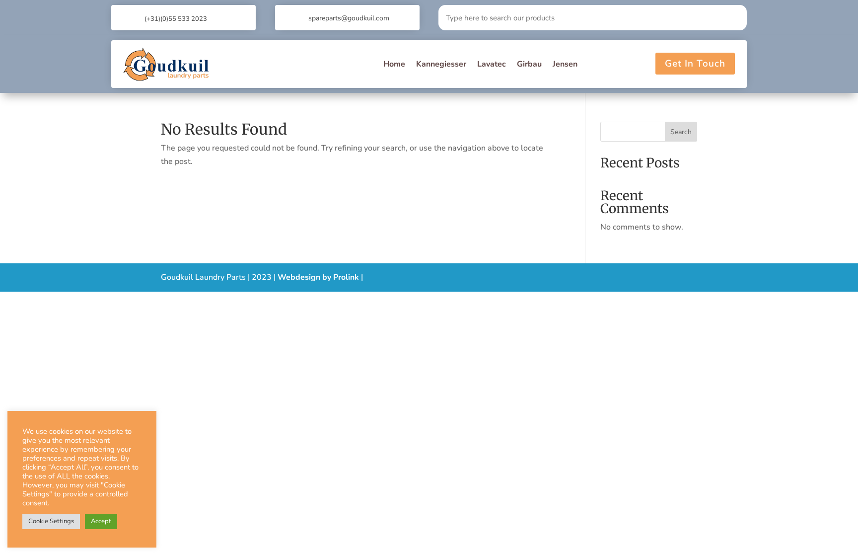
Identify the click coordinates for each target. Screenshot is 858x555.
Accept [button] (101, 521)
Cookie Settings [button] (51, 521)
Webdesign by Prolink (318, 277)
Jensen (565, 64)
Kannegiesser (441, 64)
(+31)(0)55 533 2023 (175, 18)
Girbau (529, 64)
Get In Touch (695, 63)
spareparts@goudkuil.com (348, 18)
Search (681, 132)
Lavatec (491, 64)
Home (394, 64)
